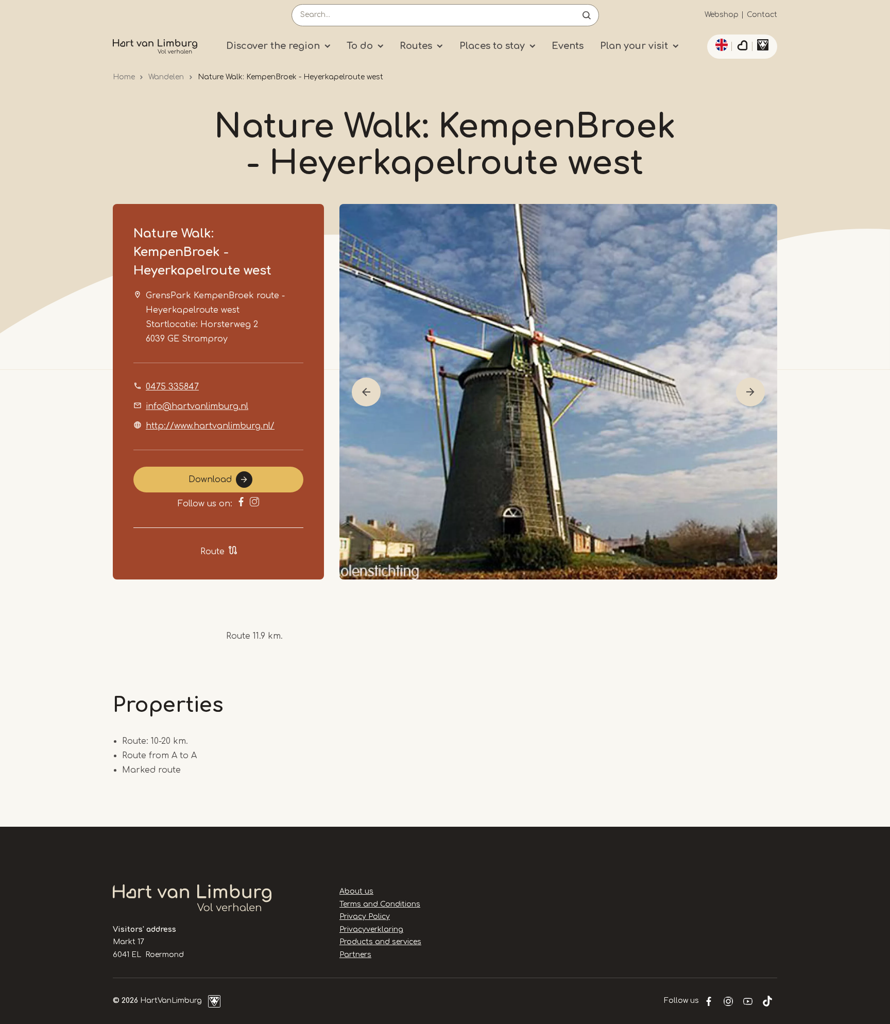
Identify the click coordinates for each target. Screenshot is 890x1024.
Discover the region (273, 46)
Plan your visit (634, 46)
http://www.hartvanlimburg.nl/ (210, 426)
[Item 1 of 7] (558, 391)
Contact (762, 15)
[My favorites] (742, 47)
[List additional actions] (720, 45)
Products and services (380, 942)
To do (360, 46)
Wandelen (166, 77)
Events (568, 46)
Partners (355, 955)
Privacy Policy (364, 916)
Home (124, 77)
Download (210, 479)
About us (356, 891)
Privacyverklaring (371, 929)
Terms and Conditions (379, 904)
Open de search (586, 15)
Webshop (722, 15)
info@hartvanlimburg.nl (197, 406)
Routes (416, 46)
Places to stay (492, 46)
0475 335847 (172, 386)
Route (212, 551)
